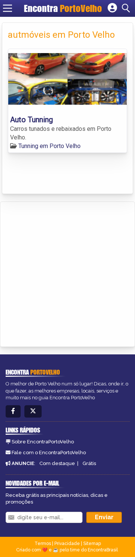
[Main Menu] (7, 8)
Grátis (89, 463)
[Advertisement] (67, 273)
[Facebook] (13, 411)
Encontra (63, 8)
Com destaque (57, 463)
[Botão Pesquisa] (127, 8)
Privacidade (67, 543)
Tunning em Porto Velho (49, 146)
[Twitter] (33, 411)
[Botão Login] (112, 8)
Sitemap (92, 543)
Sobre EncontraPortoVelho (43, 441)
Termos (42, 543)
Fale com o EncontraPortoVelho (49, 452)
